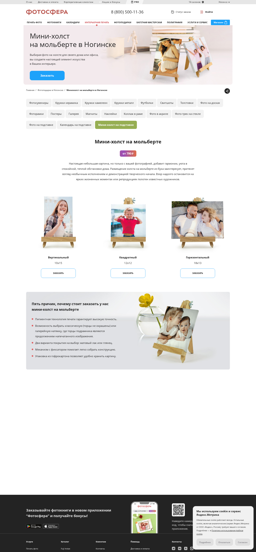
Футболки (147, 103)
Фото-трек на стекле (188, 113)
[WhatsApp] (205, 91)
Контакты (100, 548)
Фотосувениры (38, 103)
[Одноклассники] (216, 91)
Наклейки (110, 113)
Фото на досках (210, 103)
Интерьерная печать (97, 22)
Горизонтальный (197, 257)
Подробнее (205, 542)
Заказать (47, 75)
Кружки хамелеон (96, 103)
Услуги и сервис (198, 22)
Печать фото (34, 22)
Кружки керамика (66, 103)
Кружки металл (124, 103)
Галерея (74, 113)
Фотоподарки (122, 22)
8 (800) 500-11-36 (127, 12)
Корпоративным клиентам (78, 2)
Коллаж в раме (133, 113)
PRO (136, 2)
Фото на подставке (41, 124)
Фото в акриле (159, 113)
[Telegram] (200, 91)
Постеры (56, 113)
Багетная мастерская (149, 22)
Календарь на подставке (75, 124)
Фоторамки (36, 113)
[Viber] (221, 91)
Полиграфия (174, 22)
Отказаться (224, 542)
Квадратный (128, 257)
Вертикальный (58, 257)
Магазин (218, 22)
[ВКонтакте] (210, 91)
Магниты (91, 113)
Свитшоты (166, 103)
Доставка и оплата (48, 2)
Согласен (242, 542)
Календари (73, 22)
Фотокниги (54, 22)
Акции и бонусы (111, 2)
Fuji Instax (65, 548)
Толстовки (186, 103)
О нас (29, 2)
